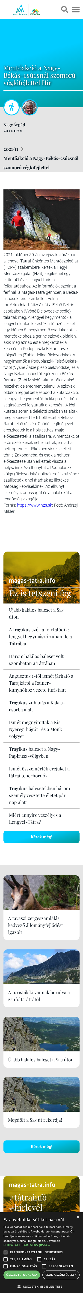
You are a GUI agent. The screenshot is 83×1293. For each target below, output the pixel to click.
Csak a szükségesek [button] (61, 1275)
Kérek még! (41, 836)
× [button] (78, 1217)
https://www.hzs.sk (34, 505)
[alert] (41, 1252)
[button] (41, 1286)
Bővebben (53, 1241)
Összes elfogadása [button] (21, 1275)
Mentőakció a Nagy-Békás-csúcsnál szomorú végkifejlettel (40, 162)
